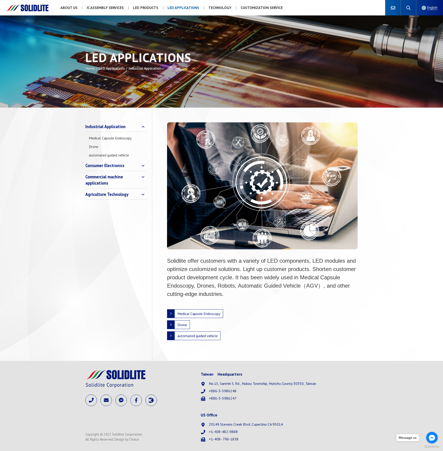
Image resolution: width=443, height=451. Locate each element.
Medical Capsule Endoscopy (110, 138)
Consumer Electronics (104, 165)
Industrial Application (105, 126)
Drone (93, 146)
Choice (134, 439)
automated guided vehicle (109, 155)
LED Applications (112, 68)
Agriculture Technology (107, 194)
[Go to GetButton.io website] (432, 446)
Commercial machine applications (104, 180)
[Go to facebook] (432, 437)
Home (90, 68)
